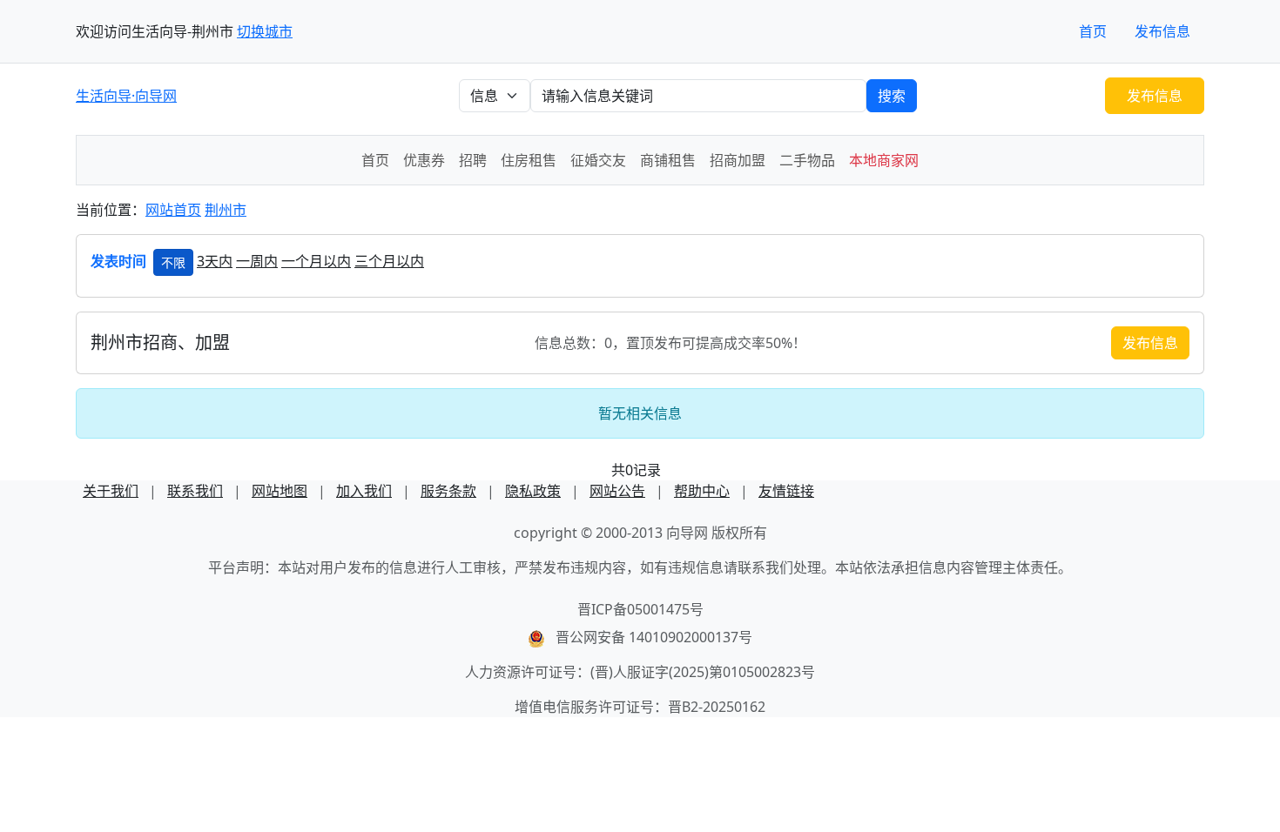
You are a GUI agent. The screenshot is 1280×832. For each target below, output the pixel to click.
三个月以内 (389, 261)
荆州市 (225, 209)
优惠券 (424, 160)
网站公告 (617, 490)
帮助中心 (702, 490)
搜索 (892, 95)
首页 (1093, 31)
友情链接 (786, 490)
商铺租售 (668, 160)
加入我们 (364, 490)
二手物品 (807, 160)
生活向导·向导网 (126, 95)
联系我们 (195, 490)
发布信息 (1162, 31)
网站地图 (279, 490)
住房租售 (528, 160)
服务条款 (448, 490)
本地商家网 (884, 160)
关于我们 (110, 490)
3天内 (214, 261)
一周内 (257, 261)
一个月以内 (316, 261)
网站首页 (173, 209)
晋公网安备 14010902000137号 (654, 637)
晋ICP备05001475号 (640, 609)
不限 (173, 262)
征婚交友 (598, 160)
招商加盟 (737, 160)
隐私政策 (533, 490)
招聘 (473, 160)
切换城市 (265, 31)
